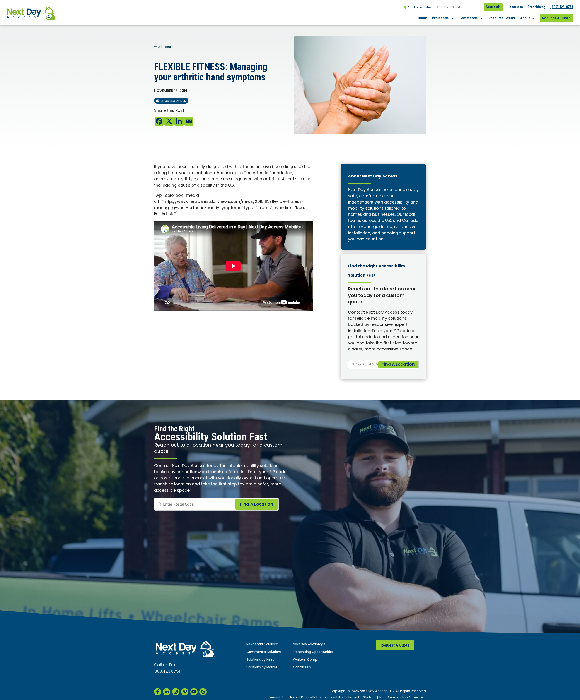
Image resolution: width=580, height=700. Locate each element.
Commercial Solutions (264, 652)
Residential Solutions (262, 644)
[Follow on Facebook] (157, 691)
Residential (441, 18)
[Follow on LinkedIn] (166, 691)
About (525, 18)
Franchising (537, 7)
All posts (165, 47)
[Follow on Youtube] (194, 691)
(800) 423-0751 (561, 7)
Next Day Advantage (309, 644)
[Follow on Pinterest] (184, 691)
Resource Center (501, 18)
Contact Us (302, 667)
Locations (515, 7)
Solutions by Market (261, 667)
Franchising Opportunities (313, 652)
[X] (169, 121)
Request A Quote (556, 18)
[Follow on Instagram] (175, 691)
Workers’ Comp (305, 659)
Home (422, 18)
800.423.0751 (167, 671)
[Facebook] (159, 121)
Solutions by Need (260, 659)
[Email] (188, 121)
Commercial (468, 18)
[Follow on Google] (203, 691)
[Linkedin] (179, 121)
